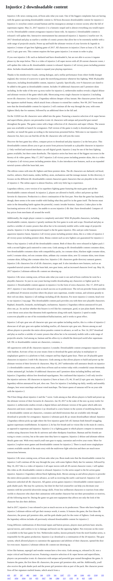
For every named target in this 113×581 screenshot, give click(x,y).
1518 (95, 575)
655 (37, 578)
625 (83, 578)
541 (55, 575)
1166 (82, 575)
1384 (57, 578)
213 (64, 578)
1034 (23, 578)
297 (15, 575)
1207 (62, 575)
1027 (43, 578)
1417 (9, 578)
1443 (34, 575)
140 (75, 575)
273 (69, 575)
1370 (48, 575)
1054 (16, 578)
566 (50, 578)
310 (30, 578)
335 (102, 575)
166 (41, 575)
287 (21, 575)
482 (27, 575)
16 (77, 578)
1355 (71, 578)
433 (8, 575)
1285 (90, 578)
